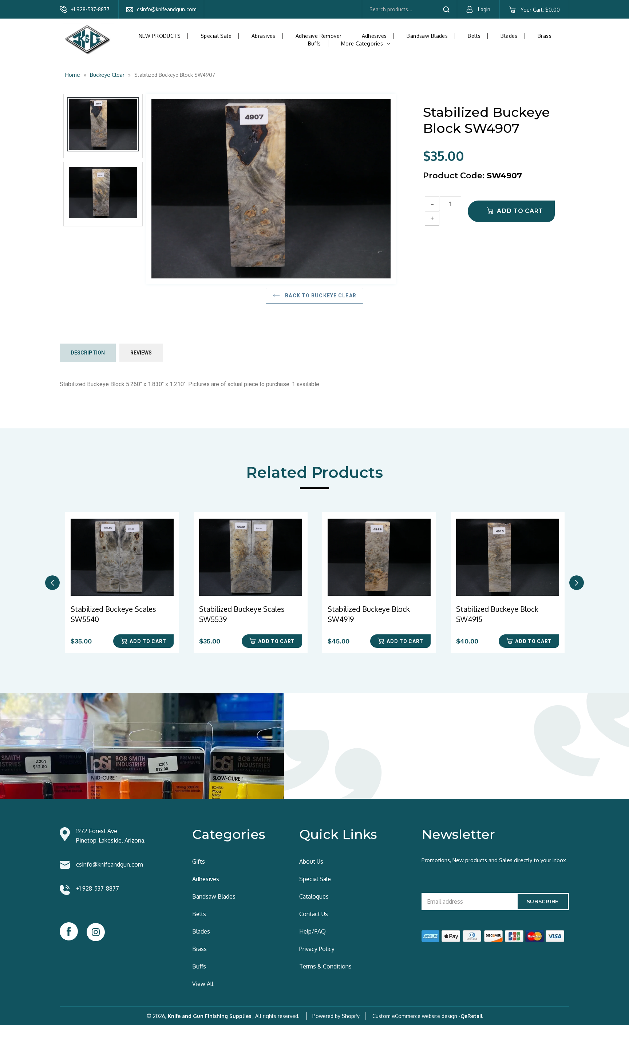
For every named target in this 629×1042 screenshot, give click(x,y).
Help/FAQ (312, 931)
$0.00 (540, 10)
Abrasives (264, 36)
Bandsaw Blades (427, 36)
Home (72, 74)
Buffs (314, 43)
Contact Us (313, 914)
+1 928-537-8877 (90, 9)
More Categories (368, 43)
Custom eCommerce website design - (416, 1016)
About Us (311, 861)
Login (484, 9)
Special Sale (216, 36)
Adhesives (374, 36)
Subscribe (543, 901)
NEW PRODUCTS (160, 36)
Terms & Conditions (325, 966)
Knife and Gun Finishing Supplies (209, 1016)
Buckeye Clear (107, 74)
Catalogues (314, 896)
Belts (474, 36)
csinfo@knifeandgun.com (167, 9)
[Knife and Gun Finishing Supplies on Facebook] (69, 931)
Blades (509, 36)
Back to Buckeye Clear (320, 295)
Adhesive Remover (319, 36)
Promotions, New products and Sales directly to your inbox (494, 860)
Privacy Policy (317, 948)
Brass (544, 36)
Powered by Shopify (336, 1016)
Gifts (198, 861)
